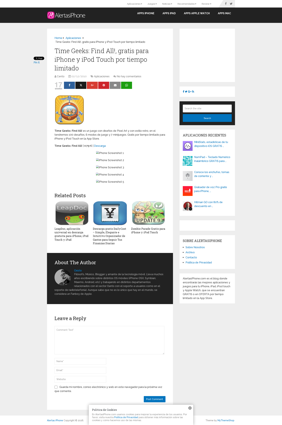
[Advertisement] (210, 55)
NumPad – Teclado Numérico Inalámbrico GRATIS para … (212, 159)
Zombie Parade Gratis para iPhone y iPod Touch (148, 230)
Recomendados (186, 4)
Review (206, 4)
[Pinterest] (103, 85)
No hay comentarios (129, 76)
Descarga (100, 145)
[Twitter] (80, 85)
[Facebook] (69, 85)
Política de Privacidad (199, 262)
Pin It (37, 62)
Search (207, 118)
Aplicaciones (134, 4)
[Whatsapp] (126, 85)
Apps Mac (224, 13)
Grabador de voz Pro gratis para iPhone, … (210, 189)
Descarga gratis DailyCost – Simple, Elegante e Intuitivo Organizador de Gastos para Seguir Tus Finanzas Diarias (109, 236)
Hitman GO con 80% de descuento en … (208, 204)
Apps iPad (169, 13)
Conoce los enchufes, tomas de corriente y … (211, 174)
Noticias (166, 4)
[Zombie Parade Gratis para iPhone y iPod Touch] (148, 213)
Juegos (152, 4)
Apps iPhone (145, 13)
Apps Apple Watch (197, 13)
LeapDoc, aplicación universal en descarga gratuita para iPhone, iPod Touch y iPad (71, 234)
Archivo (190, 252)
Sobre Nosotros (195, 247)
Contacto (191, 257)
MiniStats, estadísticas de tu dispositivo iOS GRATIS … (211, 144)
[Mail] (115, 85)
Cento (60, 76)
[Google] (92, 85)
